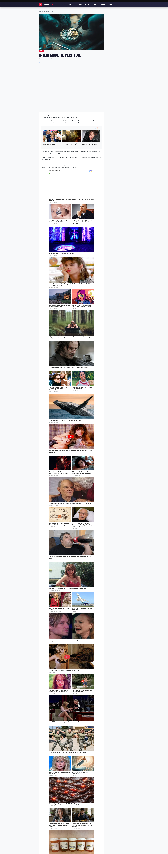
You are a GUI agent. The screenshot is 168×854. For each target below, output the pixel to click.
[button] (71, 31)
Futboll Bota (88, 4)
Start (40, 11)
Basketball (111, 4)
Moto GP (96, 4)
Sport (80, 4)
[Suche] (128, 4)
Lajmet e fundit (73, 4)
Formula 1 (103, 4)
